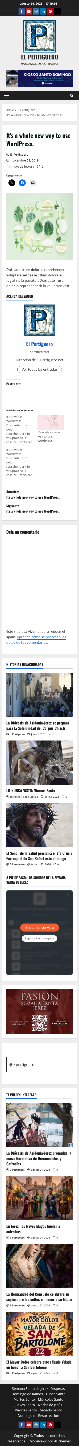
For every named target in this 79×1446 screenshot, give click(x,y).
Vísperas (58, 1388)
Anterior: (33, 494)
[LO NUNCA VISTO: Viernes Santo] (39, 763)
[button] (6, 95)
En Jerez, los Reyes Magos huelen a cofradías (33, 1228)
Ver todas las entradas (40, 369)
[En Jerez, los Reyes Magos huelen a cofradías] (39, 1198)
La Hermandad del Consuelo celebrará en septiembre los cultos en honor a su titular (39, 1296)
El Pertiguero (19, 154)
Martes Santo (24, 1399)
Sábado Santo (51, 1410)
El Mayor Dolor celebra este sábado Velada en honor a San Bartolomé (38, 1364)
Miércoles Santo (50, 1399)
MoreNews (38, 1441)
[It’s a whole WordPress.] (21, 429)
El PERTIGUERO (39, 57)
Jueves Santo (25, 1405)
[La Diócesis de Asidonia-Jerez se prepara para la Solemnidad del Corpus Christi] (39, 695)
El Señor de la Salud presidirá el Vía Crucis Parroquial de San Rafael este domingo (39, 855)
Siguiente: (33, 508)
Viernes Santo (26, 1410)
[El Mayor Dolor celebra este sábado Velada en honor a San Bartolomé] (39, 1334)
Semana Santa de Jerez (30, 1388)
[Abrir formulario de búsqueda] (71, 96)
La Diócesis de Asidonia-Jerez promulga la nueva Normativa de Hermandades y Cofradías (38, 1158)
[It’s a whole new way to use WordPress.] (50, 422)
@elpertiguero (21, 1064)
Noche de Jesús (50, 1405)
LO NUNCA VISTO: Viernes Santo (30, 790)
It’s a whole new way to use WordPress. (48, 436)
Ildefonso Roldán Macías (23, 796)
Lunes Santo (56, 1394)
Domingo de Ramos (27, 1394)
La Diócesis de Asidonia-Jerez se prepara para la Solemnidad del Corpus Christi (37, 725)
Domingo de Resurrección (38, 1415)
